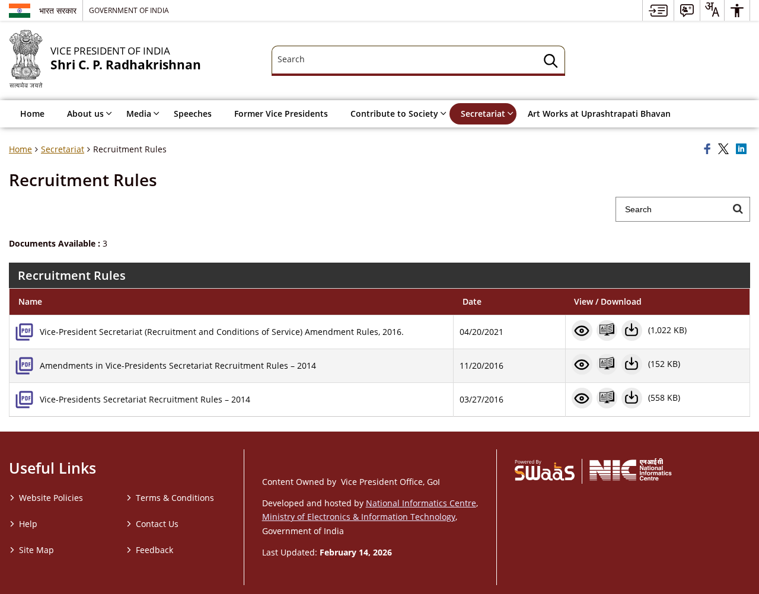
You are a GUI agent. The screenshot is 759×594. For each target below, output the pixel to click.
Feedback (154, 549)
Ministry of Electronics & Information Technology (358, 516)
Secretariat (62, 149)
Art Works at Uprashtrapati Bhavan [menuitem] (599, 113)
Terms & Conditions (175, 497)
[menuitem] (658, 10)
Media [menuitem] (138, 113)
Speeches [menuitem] (193, 113)
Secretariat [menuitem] (483, 113)
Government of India (129, 10)
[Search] (551, 62)
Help (28, 523)
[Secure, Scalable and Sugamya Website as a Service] (545, 469)
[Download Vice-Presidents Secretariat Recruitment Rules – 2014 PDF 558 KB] (631, 398)
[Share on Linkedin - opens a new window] (743, 149)
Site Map (36, 549)
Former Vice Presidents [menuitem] (281, 113)
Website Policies (51, 497)
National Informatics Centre (421, 503)
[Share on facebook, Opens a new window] (709, 149)
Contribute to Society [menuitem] (394, 113)
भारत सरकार (57, 10)
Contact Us (157, 523)
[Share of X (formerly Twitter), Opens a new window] (725, 149)
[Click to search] (738, 209)
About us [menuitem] (85, 113)
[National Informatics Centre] (630, 469)
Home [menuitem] (32, 113)
